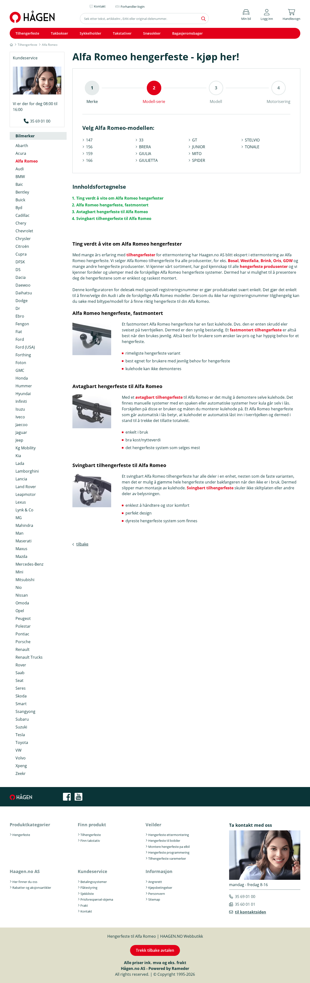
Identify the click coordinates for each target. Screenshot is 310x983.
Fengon (22, 324)
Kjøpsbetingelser (160, 887)
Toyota (22, 742)
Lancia (21, 479)
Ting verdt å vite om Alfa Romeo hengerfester (119, 198)
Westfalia (249, 260)
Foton (21, 362)
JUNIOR (198, 146)
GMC (20, 370)
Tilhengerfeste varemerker (167, 858)
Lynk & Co (24, 510)
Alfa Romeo (27, 161)
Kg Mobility (26, 448)
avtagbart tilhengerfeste (159, 397)
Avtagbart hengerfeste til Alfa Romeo (112, 211)
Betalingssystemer (93, 882)
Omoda (22, 603)
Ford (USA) (25, 347)
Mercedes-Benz (29, 564)
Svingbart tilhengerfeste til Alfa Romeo (113, 218)
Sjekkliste (87, 893)
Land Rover (26, 486)
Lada (20, 463)
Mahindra (24, 525)
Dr (18, 308)
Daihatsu (24, 293)
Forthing (23, 355)
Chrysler (23, 238)
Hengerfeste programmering (168, 852)
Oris (277, 260)
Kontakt (86, 911)
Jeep (19, 440)
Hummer (24, 386)
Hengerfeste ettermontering (168, 835)
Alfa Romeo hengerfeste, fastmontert (112, 205)
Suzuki (21, 727)
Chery (21, 223)
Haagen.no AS (25, 871)
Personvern (156, 893)
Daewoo (23, 285)
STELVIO (252, 140)
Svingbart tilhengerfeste (210, 488)
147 (89, 140)
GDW (288, 260)
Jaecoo (22, 424)
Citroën (22, 246)
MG (19, 517)
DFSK (20, 262)
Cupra (21, 254)
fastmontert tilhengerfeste (256, 330)
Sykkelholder (90, 33)
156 (89, 146)
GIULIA (145, 153)
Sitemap (154, 899)
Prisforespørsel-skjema (96, 899)
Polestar (23, 626)
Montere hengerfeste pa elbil (169, 846)
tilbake (82, 544)
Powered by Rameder (168, 968)
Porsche (23, 641)
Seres (21, 688)
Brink (266, 260)
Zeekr (21, 773)
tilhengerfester (140, 254)
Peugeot (23, 618)
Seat (19, 680)
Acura (21, 153)
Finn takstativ (90, 840)
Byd (19, 207)
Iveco (20, 417)
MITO (197, 153)
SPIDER (198, 160)
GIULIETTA (148, 160)
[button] (267, 14)
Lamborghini (27, 471)
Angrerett (155, 882)
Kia (18, 455)
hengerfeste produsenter (264, 266)
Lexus (21, 502)
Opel (20, 610)
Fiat (19, 331)
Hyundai (23, 393)
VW (19, 750)
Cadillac (23, 215)
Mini (19, 572)
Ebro (20, 316)
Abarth (22, 145)
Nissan (22, 595)
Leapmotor (26, 494)
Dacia (21, 277)
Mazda (21, 556)
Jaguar (21, 432)
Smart (21, 703)
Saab (20, 672)
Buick (20, 200)
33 (141, 140)
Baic (19, 184)
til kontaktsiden (250, 912)
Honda (22, 378)
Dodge (22, 300)
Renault (23, 649)
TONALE (252, 146)
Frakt (84, 905)
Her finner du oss (24, 882)
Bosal (233, 260)
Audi (20, 169)
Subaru (22, 719)
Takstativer (122, 33)
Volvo (21, 758)
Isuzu (20, 409)
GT (194, 140)
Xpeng (21, 765)
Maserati (23, 541)
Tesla (20, 734)
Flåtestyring (88, 887)
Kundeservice (92, 871)
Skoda (21, 696)
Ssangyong (25, 711)
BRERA (145, 146)
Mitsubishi (25, 579)
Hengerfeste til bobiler (164, 840)
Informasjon (159, 871)
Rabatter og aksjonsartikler (31, 887)
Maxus (21, 548)
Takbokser (59, 33)
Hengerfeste (21, 835)
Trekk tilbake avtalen (155, 950)
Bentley (22, 192)
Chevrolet (24, 231)
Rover (21, 665)
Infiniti (21, 401)
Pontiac (22, 634)
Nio (19, 587)
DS (18, 269)
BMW (20, 176)
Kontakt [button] (100, 6)
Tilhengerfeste (27, 33)
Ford (20, 339)
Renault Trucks (29, 657)
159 (89, 153)
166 (89, 160)
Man (19, 533)
